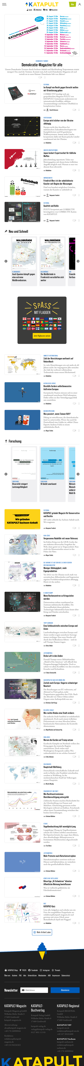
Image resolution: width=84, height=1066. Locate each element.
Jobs (24, 975)
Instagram (46, 970)
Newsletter (11, 990)
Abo (72, 4)
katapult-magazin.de (12, 1020)
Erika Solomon (50, 757)
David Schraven (54, 110)
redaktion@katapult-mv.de (68, 1031)
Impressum (56, 975)
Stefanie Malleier (50, 816)
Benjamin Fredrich (54, 195)
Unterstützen (32, 975)
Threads (57, 970)
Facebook (34, 970)
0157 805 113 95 (38, 1032)
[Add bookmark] (45, 77)
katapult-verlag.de (38, 1026)
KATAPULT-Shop (13, 970)
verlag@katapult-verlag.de (41, 1029)
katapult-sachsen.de (65, 1042)
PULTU (24, 970)
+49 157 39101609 (65, 1034)
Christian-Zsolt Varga (51, 703)
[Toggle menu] (4, 4)
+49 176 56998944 (12, 1031)
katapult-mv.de (63, 1028)
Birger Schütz (49, 431)
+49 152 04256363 (12, 1045)
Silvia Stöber (49, 646)
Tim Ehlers (49, 846)
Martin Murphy (50, 784)
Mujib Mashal (49, 730)
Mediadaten (42, 975)
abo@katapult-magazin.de (15, 1028)
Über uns (7, 975)
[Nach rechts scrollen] (78, 261)
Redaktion (48, 143)
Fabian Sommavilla (51, 673)
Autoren (14, 975)
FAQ (20, 975)
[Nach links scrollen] (5, 261)
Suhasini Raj (59, 730)
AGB (49, 975)
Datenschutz (66, 975)
